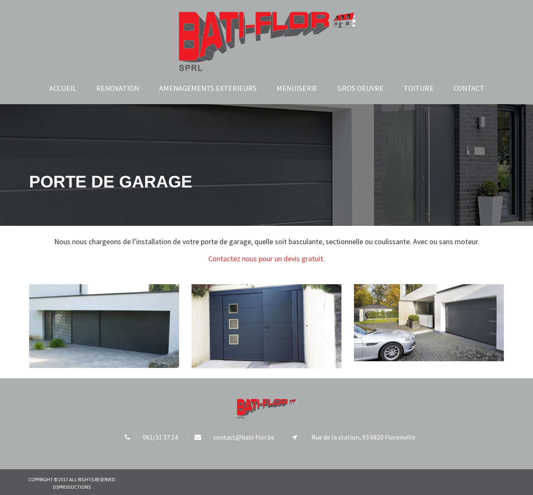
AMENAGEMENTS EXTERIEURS (208, 88)
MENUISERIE (296, 88)
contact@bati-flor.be (243, 437)
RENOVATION (117, 88)
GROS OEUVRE (360, 88)
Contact (468, 88)
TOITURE (418, 88)
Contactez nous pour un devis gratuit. (266, 258)
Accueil (62, 88)
